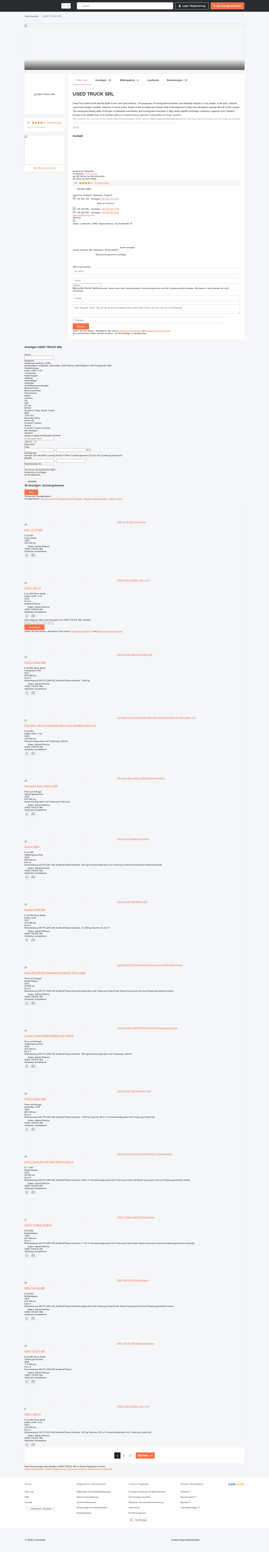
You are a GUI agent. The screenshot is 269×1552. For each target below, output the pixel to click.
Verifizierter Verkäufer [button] (83, 171)
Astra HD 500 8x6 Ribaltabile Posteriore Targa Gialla (54, 972)
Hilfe (27, 1497)
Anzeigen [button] (96, 199)
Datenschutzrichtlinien (130, 331)
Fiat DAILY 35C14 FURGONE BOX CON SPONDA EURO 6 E (60, 725)
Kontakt (28, 1502)
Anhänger (108, 1469)
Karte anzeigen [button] (127, 247)
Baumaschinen (95, 1469)
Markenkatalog (84, 1513)
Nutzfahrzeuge (58, 1469)
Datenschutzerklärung (87, 1497)
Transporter (72, 1469)
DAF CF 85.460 (33, 530)
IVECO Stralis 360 (35, 1099)
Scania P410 (31, 846)
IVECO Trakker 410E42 (38, 1225)
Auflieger (83, 1469)
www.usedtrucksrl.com (84, 215)
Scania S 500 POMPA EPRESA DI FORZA (49, 1035)
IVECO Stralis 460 (35, 662)
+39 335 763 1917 (110, 199)
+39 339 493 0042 (110, 212)
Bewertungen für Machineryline (92, 1507)
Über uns (29, 1491)
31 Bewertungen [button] (54, 122)
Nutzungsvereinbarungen (158, 331)
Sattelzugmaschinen (34, 1469)
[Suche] (80, 6)
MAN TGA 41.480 (34, 1288)
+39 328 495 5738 (110, 209)
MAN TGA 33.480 (34, 1351)
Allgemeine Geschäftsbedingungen (94, 1491)
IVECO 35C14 (32, 588)
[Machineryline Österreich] (41, 6)
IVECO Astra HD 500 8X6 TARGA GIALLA (48, 1162)
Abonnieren (34, 627)
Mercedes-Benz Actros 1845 (40, 786)
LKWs (48, 1469)
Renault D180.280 (34, 909)
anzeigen (32, 481)
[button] (84, 188)
